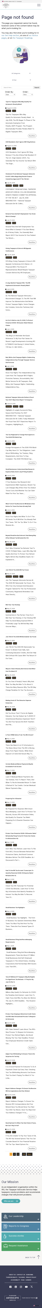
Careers (28, 1280)
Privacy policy (31, 1277)
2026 (14, 110)
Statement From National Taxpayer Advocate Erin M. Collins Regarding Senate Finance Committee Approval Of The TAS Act (20, 176)
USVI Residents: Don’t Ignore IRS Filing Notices (20, 142)
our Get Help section (10, 35)
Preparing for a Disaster (13, 798)
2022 (14, 677)
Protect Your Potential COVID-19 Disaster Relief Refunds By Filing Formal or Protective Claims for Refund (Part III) (21, 836)
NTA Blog (9, 257)
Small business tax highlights (15, 907)
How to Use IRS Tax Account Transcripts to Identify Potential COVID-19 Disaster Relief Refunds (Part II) (19, 873)
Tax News (8, 185)
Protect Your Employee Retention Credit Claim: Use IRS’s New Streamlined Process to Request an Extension (21, 1016)
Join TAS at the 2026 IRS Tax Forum (17, 570)
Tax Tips (8, 110)
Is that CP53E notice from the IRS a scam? (19, 735)
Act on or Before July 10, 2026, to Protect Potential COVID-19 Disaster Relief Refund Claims (19, 323)
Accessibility (15, 1280)
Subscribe (29, 1274)
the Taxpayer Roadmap (22, 38)
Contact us (21, 1274)
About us (12, 1274)
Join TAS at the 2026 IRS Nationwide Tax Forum (21, 637)
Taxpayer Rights (11, 1277)
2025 (14, 1132)
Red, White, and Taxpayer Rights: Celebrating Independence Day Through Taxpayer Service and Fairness (20, 360)
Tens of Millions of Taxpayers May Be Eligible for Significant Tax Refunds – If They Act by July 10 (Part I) (20, 979)
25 (24, 1154)
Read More (32, 136)
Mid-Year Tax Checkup (13, 605)
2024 (14, 512)
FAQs (22, 1280)
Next (29, 1154)
